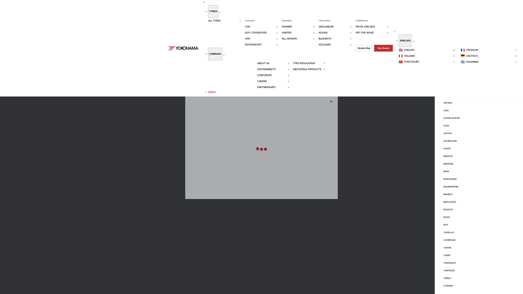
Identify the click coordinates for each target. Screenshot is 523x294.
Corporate (264, 75)
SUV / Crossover (256, 32)
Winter (286, 32)
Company (215, 54)
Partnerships (266, 87)
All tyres (214, 20)
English (405, 40)
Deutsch (472, 56)
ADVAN (323, 32)
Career (262, 81)
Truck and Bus (365, 26)
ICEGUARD (325, 44)
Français (472, 50)
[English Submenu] (413, 41)
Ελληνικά (472, 61)
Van (247, 38)
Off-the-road (364, 32)
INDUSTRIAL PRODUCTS (307, 69)
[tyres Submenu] (220, 12)
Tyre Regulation (304, 63)
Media (212, 92)
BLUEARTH (325, 38)
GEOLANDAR (326, 26)
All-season (289, 38)
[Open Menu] (204, 2)
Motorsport (253, 44)
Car (247, 26)
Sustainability (266, 69)
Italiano (409, 56)
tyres (213, 11)
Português (411, 61)
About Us (263, 63)
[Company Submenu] (224, 54)
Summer (287, 26)
